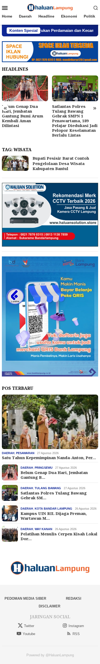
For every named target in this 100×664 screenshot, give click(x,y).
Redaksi (73, 598)
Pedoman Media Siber (25, 598)
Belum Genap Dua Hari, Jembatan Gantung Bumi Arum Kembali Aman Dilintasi (22, 116)
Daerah (8, 453)
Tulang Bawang (48, 488)
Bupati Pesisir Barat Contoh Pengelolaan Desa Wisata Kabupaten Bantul (61, 163)
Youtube (29, 634)
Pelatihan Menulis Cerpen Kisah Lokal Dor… (59, 536)
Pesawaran (25, 453)
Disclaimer (49, 606)
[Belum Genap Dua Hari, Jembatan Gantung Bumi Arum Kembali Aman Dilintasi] (25, 88)
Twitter (29, 626)
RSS (76, 634)
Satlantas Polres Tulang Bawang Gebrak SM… (54, 495)
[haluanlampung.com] (50, 7)
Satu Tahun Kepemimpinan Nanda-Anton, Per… (49, 457)
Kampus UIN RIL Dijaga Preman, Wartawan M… (54, 516)
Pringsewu (44, 467)
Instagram (76, 626)
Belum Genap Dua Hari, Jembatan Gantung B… (54, 475)
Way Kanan (43, 529)
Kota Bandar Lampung (53, 508)
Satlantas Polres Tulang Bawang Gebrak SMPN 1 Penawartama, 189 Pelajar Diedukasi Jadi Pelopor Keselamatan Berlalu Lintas (75, 120)
